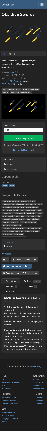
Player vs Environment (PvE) (21, 93)
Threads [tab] (31, 286)
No (28, 266)
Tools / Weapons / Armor (12, 89)
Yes (7, 266)
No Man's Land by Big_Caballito (13, 234)
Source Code (38, 388)
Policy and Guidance (10, 382)
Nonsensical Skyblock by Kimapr (13, 207)
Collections (40, 403)
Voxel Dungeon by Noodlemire (13, 231)
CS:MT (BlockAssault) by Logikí (31, 210)
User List (39, 397)
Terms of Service (8, 412)
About (36, 379)
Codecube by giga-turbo (10, 222)
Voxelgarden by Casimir (34, 213)
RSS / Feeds (6, 388)
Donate (36, 385)
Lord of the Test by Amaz (34, 204)
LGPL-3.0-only (15, 81)
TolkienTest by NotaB (32, 231)
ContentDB (8, 4)
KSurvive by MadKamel (33, 228)
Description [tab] (11, 281)
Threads (39, 400)
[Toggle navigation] (41, 4)
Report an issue (12, 273)
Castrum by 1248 (32, 207)
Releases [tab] (11, 286)
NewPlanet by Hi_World (11, 210)
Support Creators (9, 400)
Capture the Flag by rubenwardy (13, 204)
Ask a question (30, 273)
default (12, 185)
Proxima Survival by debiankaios (13, 228)
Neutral (17, 266)
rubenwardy (35, 366)
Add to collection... (23, 259)
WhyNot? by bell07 (34, 216)
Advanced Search (9, 397)
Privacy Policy (8, 415)
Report (7, 253)
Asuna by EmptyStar (28, 201)
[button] (5, 106)
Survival (5, 93)
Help (4, 379)
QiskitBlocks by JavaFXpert (12, 225)
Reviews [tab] (32, 281)
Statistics (10, 242)
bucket (5, 185)
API (3, 385)
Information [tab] (11, 291)
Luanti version (10, 125)
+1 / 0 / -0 (14, 72)
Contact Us (38, 382)
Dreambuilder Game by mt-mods (13, 219)
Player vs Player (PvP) (31, 89)
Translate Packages (10, 403)
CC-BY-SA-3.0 (8, 84)
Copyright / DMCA (10, 418)
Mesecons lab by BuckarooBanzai (14, 213)
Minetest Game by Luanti (11, 201)
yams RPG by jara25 (32, 219)
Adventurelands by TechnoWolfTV (14, 216)
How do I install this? (25, 150)
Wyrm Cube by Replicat (28, 222)
